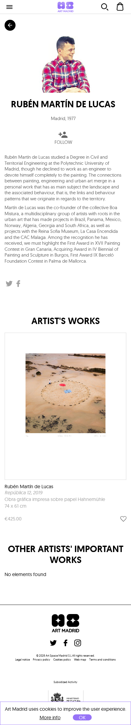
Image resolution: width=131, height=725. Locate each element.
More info (50, 717)
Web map (80, 659)
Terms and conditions (102, 659)
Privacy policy (41, 659)
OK (82, 717)
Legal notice (22, 659)
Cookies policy (62, 659)
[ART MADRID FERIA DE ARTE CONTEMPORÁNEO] (65, 7)
